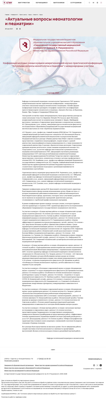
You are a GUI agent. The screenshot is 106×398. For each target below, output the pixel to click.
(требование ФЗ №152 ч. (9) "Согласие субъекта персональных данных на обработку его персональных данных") (38, 394)
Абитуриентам (24, 3)
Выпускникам (58, 3)
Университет (14, 14)
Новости (35, 14)
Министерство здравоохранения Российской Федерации (54, 365)
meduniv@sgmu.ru (95, 359)
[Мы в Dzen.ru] (100, 365)
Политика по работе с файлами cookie (13, 397)
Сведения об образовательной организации (19, 365)
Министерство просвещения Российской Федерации (21, 370)
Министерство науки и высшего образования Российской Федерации (27, 368)
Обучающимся (41, 3)
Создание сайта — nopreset (92, 369)
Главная (7, 14)
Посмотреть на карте (11, 361)
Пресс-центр (23, 14)
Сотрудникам (75, 3)
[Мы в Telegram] (97, 365)
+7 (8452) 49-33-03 (44, 359)
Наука (30, 14)
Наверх (53, 349)
